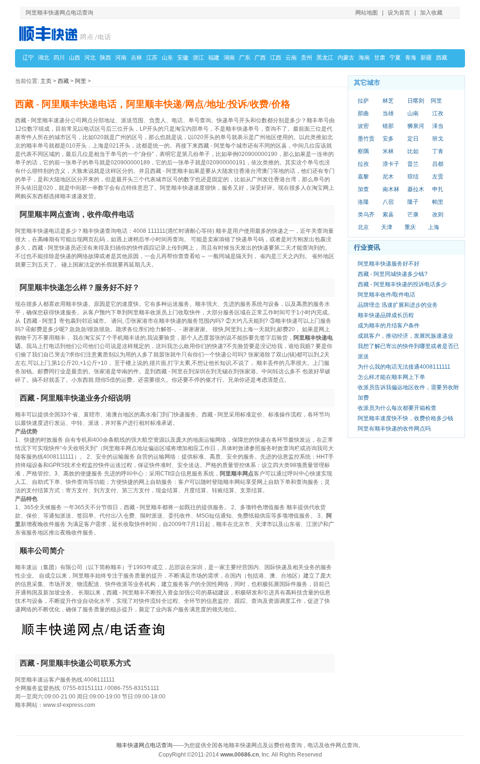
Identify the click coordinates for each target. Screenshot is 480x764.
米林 (388, 151)
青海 (410, 57)
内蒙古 (346, 57)
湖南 (229, 57)
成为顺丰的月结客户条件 (389, 325)
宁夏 (395, 57)
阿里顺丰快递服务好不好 (389, 263)
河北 (90, 57)
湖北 (43, 57)
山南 (413, 113)
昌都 (437, 164)
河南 (121, 57)
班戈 (437, 138)
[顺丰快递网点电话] (66, 33)
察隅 (363, 151)
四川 (59, 57)
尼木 (388, 176)
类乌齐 (366, 214)
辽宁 (28, 57)
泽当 (437, 126)
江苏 (152, 57)
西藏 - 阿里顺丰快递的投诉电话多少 (402, 284)
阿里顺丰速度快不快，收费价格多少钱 (405, 418)
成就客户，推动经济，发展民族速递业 (405, 336)
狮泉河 (415, 126)
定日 (413, 138)
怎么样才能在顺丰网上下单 (391, 377)
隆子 (413, 202)
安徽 (182, 57)
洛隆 (363, 202)
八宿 (388, 202)
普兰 (413, 164)
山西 (74, 57)
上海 (433, 227)
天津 (386, 227)
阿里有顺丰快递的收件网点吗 (394, 428)
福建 (213, 57)
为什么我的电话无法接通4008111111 (404, 366)
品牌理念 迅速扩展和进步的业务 (398, 305)
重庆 (410, 227)
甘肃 (379, 57)
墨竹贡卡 (366, 139)
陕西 (105, 57)
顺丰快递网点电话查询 (144, 745)
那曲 (363, 113)
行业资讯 (367, 247)
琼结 (413, 176)
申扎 (437, 189)
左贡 (437, 176)
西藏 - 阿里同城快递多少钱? (393, 274)
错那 (388, 126)
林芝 (388, 100)
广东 (244, 57)
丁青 (437, 151)
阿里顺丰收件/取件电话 (386, 294)
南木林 (390, 189)
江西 (275, 57)
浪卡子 (390, 164)
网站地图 (366, 12)
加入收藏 (431, 12)
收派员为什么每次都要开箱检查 (397, 408)
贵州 (306, 57)
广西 (260, 57)
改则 (437, 214)
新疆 (426, 57)
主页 (46, 81)
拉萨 (363, 100)
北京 (363, 227)
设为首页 (399, 12)
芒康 (413, 214)
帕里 (437, 202)
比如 (413, 151)
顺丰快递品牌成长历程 (386, 315)
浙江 (198, 57)
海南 (364, 57)
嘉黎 (363, 176)
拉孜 (363, 164)
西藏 (441, 57)
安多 (388, 138)
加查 (363, 189)
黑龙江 (324, 57)
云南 (291, 57)
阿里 (80, 81)
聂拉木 (415, 189)
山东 (167, 57)
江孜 (437, 113)
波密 (363, 126)
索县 (388, 214)
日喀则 (415, 100)
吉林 (136, 57)
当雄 (388, 113)
